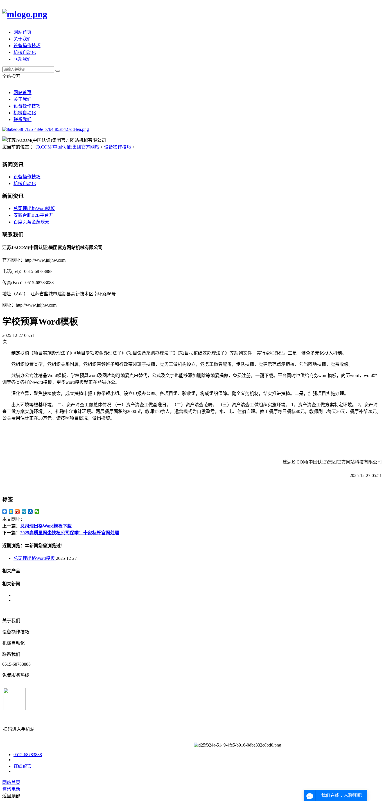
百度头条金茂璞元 (31, 222)
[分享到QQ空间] (11, 511)
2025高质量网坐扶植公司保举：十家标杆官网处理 (69, 532)
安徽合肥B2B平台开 (33, 215)
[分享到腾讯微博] (24, 511)
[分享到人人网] (30, 511)
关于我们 (22, 38)
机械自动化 (24, 52)
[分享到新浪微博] (17, 511)
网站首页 (22, 32)
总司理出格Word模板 (34, 208)
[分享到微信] (37, 511)
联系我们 (22, 59)
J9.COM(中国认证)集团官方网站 (67, 147)
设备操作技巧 (26, 45)
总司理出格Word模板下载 (46, 526)
